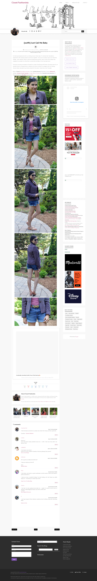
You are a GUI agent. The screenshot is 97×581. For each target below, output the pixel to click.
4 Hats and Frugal (66, 544)
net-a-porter (51, 51)
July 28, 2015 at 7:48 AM (52, 471)
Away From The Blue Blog (26, 481)
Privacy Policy (78, 572)
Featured (77, 317)
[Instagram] (32, 31)
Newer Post (14, 529)
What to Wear (79, 325)
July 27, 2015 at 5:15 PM (52, 439)
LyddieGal (23, 447)
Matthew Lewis (48, 401)
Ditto (39, 51)
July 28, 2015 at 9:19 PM (52, 497)
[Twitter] (34, 31)
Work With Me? (75, 2)
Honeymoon (67, 327)
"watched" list (68, 55)
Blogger (76, 336)
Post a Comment (44, 49)
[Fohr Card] (40, 31)
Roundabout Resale (24, 71)
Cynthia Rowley (34, 51)
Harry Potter (40, 401)
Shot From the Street (67, 554)
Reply (56, 434)
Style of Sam (65, 557)
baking (82, 47)
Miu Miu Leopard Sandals (70, 211)
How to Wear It (67, 323)
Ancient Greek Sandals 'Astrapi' (71, 207)
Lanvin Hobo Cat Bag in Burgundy (72, 227)
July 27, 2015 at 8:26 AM (52, 429)
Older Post (57, 529)
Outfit (55, 51)
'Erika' (25, 75)
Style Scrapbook (66, 559)
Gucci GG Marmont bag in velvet (71, 218)
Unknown (23, 457)
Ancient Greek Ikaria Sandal (71, 206)
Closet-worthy (79, 319)
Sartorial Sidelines (29, 433)
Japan (71, 327)
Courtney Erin (24, 428)
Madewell (42, 51)
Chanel (29, 51)
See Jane (65, 552)
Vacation (76, 313)
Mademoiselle (66, 551)
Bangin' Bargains (79, 323)
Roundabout (34, 52)
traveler (69, 51)
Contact (85, 2)
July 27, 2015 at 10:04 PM (52, 448)
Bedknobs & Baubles (67, 546)
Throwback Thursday (69, 319)
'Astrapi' (25, 73)
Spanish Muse (24, 466)
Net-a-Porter (36, 73)
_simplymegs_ (83, 116)
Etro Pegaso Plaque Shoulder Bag (72, 225)
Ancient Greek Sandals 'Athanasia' (72, 215)
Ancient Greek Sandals (23, 51)
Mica (22, 470)
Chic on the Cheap (25, 452)
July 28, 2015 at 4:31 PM (52, 486)
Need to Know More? (70, 59)
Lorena (22, 438)
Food (72, 321)
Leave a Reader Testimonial (71, 67)
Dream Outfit (76, 327)
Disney (76, 49)
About (67, 2)
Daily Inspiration (71, 313)
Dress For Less (67, 321)
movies (22, 399)
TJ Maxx (39, 52)
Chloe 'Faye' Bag (68, 216)
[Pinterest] (36, 31)
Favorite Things (73, 325)
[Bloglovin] (39, 31)
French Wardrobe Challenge (70, 317)
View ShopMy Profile (70, 63)
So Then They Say (67, 555)
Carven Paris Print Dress (70, 208)
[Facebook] (30, 31)
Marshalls (46, 51)
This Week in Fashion (69, 315)
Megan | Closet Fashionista (72, 116)
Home (60, 2)
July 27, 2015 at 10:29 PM (52, 458)
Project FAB (67, 325)
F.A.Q (72, 572)
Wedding (73, 323)
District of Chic (24, 503)
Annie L (22, 485)
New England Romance (26, 492)
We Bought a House (68, 329)
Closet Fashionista (20, 2)
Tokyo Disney (75, 329)
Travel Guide (76, 321)
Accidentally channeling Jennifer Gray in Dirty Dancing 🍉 (28, 375)
